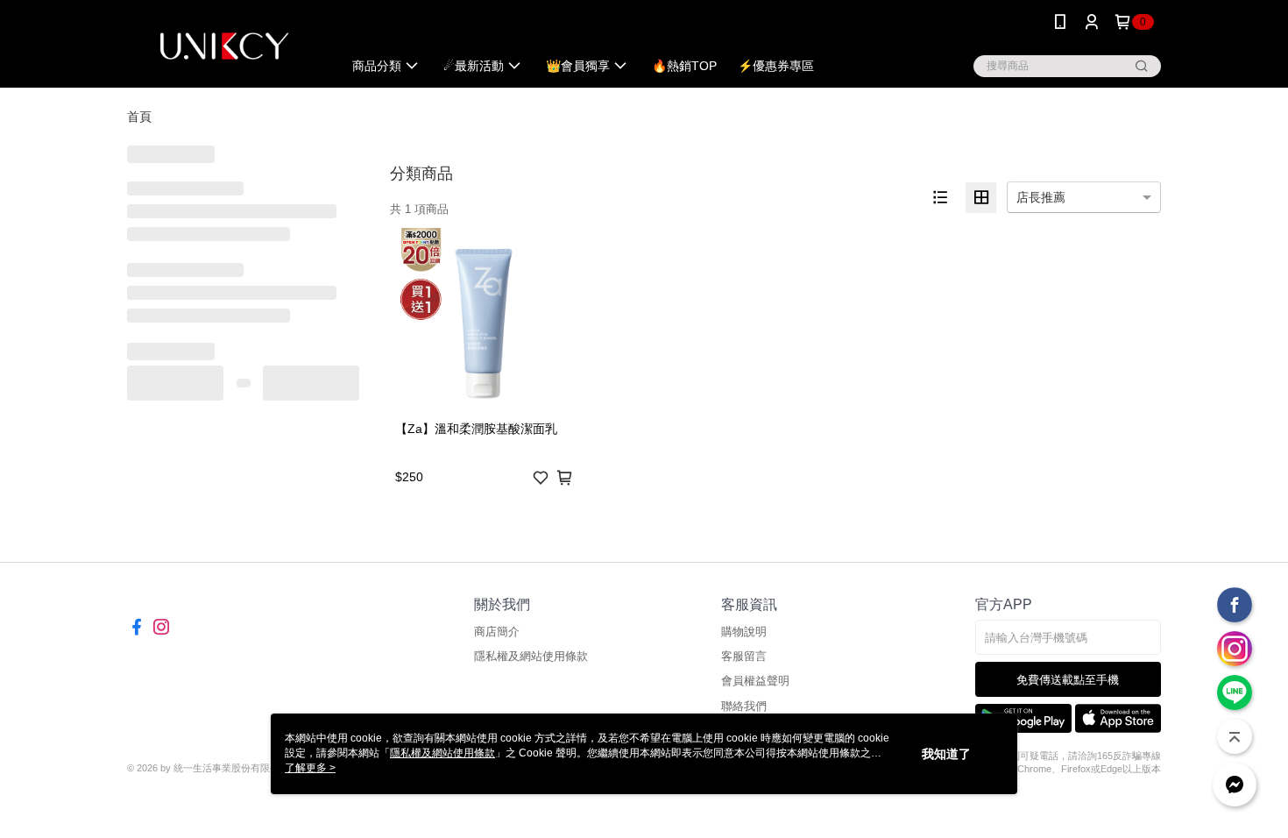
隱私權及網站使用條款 (531, 656)
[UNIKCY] (224, 46)
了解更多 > (310, 768)
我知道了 (946, 754)
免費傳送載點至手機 (1067, 679)
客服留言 (744, 656)
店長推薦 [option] (1040, 197)
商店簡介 (497, 631)
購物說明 (744, 631)
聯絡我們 (744, 706)
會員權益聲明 (755, 680)
